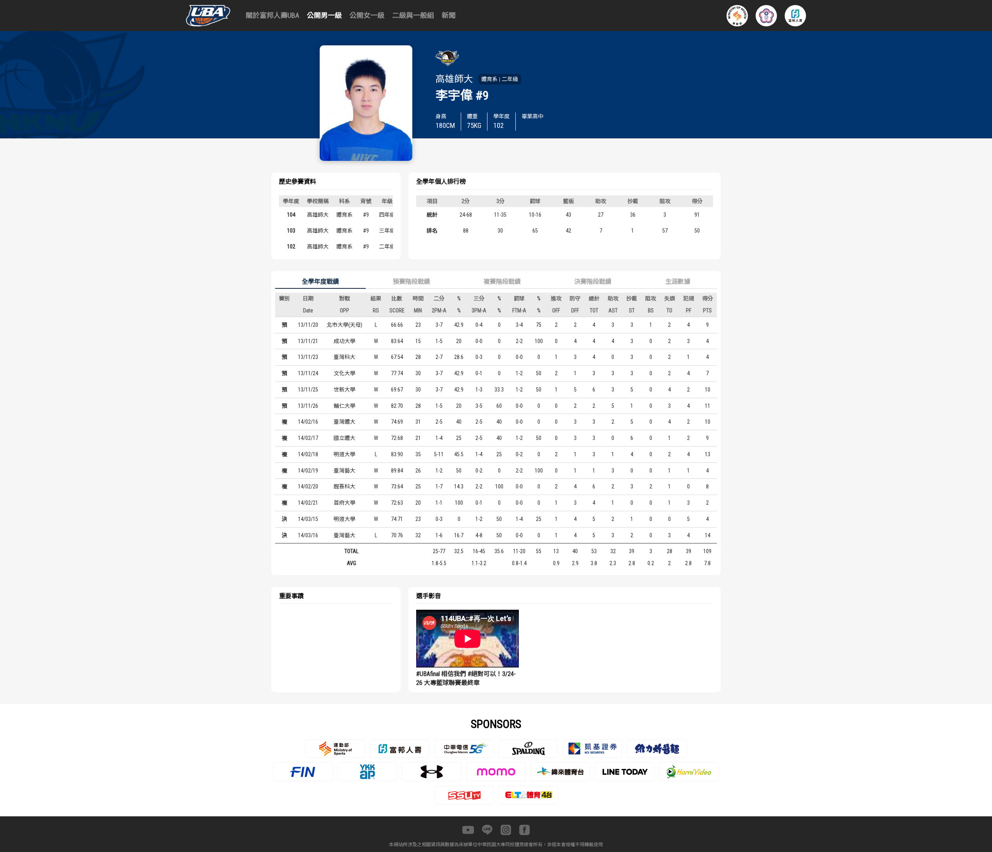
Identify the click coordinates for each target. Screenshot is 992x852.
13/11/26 (308, 406)
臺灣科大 (344, 357)
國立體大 (344, 438)
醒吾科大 (344, 486)
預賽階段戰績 (411, 281)
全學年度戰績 (320, 281)
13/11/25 (308, 389)
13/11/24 (308, 373)
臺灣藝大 (344, 470)
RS (376, 310)
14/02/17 (308, 438)
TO (669, 310)
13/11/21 (308, 341)
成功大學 (344, 341)
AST (613, 310)
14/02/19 (308, 470)
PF (688, 310)
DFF (575, 310)
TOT (594, 310)
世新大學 (344, 389)
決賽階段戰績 (592, 281)
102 (291, 246)
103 (291, 231)
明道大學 (344, 454)
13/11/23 (308, 357)
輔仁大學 (344, 406)
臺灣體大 (344, 422)
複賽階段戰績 (502, 281)
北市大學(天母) (344, 325)
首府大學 (344, 503)
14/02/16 (308, 422)
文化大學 (344, 373)
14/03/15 (308, 519)
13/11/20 (308, 325)
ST (632, 310)
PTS (707, 310)
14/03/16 (308, 535)
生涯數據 (677, 281)
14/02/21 (308, 503)
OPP (344, 310)
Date (308, 310)
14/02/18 (308, 454)
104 (291, 215)
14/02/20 (308, 486)
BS (651, 310)
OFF (556, 310)
